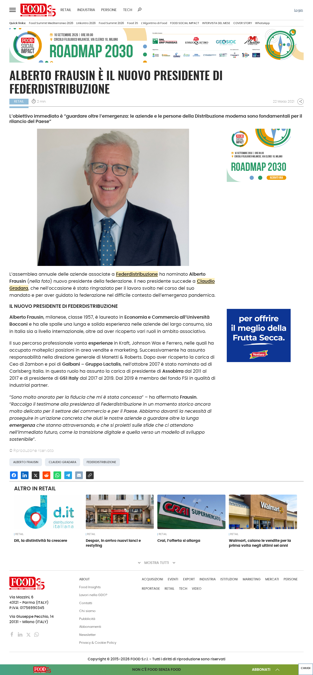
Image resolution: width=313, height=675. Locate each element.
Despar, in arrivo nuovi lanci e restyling (113, 543)
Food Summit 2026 (111, 23)
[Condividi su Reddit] (46, 475)
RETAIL (65, 10)
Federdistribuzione (137, 274)
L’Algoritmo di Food (154, 23)
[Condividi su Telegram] (68, 475)
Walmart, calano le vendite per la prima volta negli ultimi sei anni (260, 543)
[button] (12, 10)
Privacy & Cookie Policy (97, 642)
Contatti (85, 603)
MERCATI (272, 579)
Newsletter (87, 634)
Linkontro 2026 (86, 23)
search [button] (139, 9)
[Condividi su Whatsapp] (57, 475)
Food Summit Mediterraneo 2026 (51, 23)
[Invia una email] (79, 475)
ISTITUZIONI (229, 579)
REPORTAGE (151, 588)
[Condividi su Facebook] (14, 475)
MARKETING (252, 579)
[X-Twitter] (29, 634)
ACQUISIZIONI (152, 579)
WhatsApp (262, 23)
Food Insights (90, 587)
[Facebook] (12, 634)
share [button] (300, 101)
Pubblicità (87, 618)
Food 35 (132, 23)
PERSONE (109, 10)
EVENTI (173, 579)
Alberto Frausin (25, 462)
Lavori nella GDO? (93, 595)
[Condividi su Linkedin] (25, 475)
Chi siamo (87, 611)
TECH (127, 10)
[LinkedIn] (20, 634)
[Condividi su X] (35, 475)
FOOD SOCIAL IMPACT (184, 23)
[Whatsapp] (36, 634)
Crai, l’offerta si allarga (178, 540)
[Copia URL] (90, 475)
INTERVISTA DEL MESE (216, 23)
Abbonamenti (90, 626)
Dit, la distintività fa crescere (40, 540)
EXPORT (189, 579)
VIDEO (196, 588)
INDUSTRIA (86, 10)
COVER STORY (242, 23)
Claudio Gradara (62, 462)
